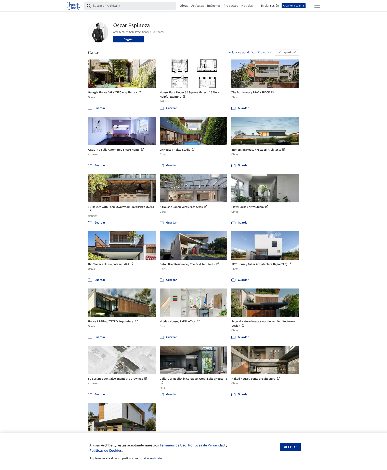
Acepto (290, 446)
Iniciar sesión (270, 5)
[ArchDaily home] (73, 6)
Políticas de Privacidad (206, 445)
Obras (184, 5)
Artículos (197, 5)
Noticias (247, 5)
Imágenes (213, 5)
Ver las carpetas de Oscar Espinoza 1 (249, 52)
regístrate (156, 458)
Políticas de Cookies (105, 450)
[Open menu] (317, 5)
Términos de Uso (173, 445)
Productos (231, 5)
